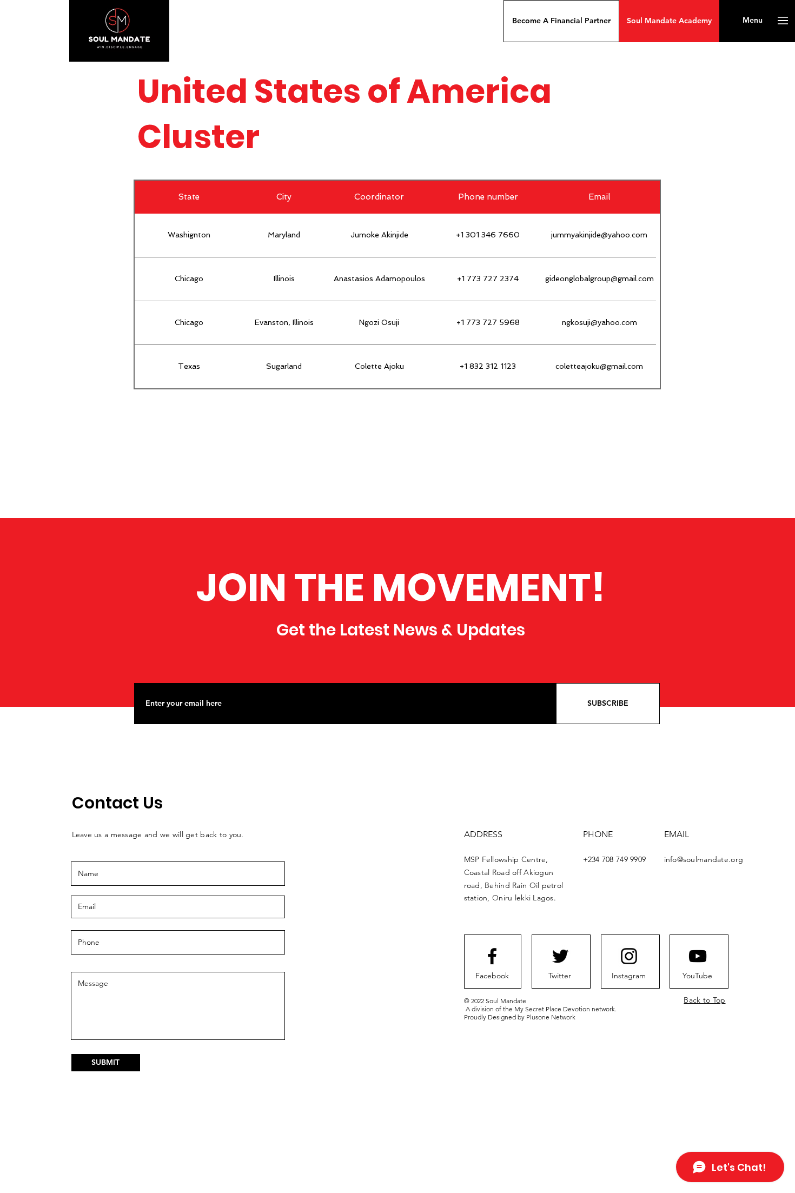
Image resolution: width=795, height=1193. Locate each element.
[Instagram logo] (629, 956)
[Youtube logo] (697, 956)
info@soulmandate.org (704, 859)
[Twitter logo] (560, 956)
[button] (561, 21)
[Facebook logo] (492, 956)
